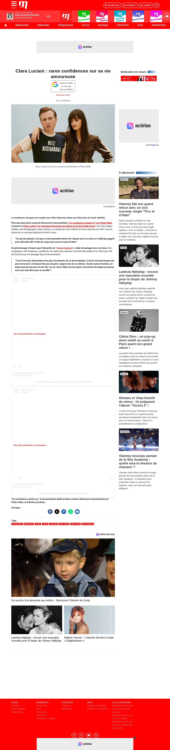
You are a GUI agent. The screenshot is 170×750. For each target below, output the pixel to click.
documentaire (17, 524)
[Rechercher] (156, 5)
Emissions (43, 25)
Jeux (140, 25)
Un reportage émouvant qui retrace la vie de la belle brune (66, 226)
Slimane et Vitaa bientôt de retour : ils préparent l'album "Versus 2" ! (137, 401)
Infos (39, 708)
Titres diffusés (18, 708)
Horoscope (159, 25)
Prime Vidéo (106, 223)
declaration (29, 524)
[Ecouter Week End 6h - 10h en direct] (139, 78)
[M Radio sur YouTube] (88, 735)
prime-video (75, 524)
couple (38, 524)
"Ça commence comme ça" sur (84, 223)
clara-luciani (64, 524)
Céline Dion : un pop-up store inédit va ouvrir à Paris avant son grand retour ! (137, 342)
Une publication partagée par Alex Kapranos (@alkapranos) (63, 493)
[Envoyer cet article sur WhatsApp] (70, 513)
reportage (53, 524)
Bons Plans (42, 705)
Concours (41, 715)
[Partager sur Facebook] (49, 513)
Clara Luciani (29, 226)
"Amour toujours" (65, 248)
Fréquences (65, 25)
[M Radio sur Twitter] (81, 735)
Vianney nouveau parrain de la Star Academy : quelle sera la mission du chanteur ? (138, 461)
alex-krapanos (87, 524)
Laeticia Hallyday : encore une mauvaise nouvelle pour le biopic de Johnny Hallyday (138, 277)
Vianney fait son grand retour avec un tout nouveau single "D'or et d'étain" (137, 209)
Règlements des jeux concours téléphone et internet (122, 724)
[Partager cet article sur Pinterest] (63, 513)
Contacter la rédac (46, 718)
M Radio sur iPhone (96, 705)
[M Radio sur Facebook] (73, 735)
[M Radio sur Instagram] (96, 735)
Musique (103, 25)
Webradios (22, 25)
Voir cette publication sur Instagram (30, 334)
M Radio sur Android (97, 708)
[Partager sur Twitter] (56, 513)
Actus (85, 25)
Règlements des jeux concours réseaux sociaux (122, 708)
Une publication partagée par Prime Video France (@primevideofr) (63, 382)
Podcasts (123, 25)
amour (44, 524)
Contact (15, 705)
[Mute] (48, 16)
